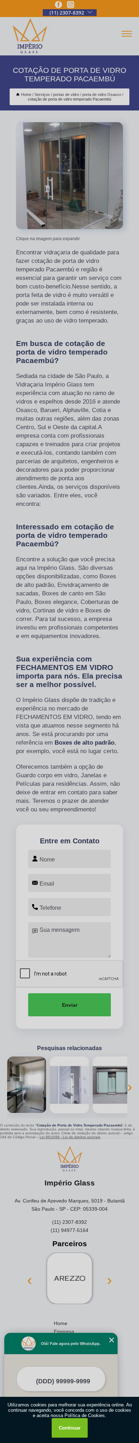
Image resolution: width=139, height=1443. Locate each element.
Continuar (70, 1428)
